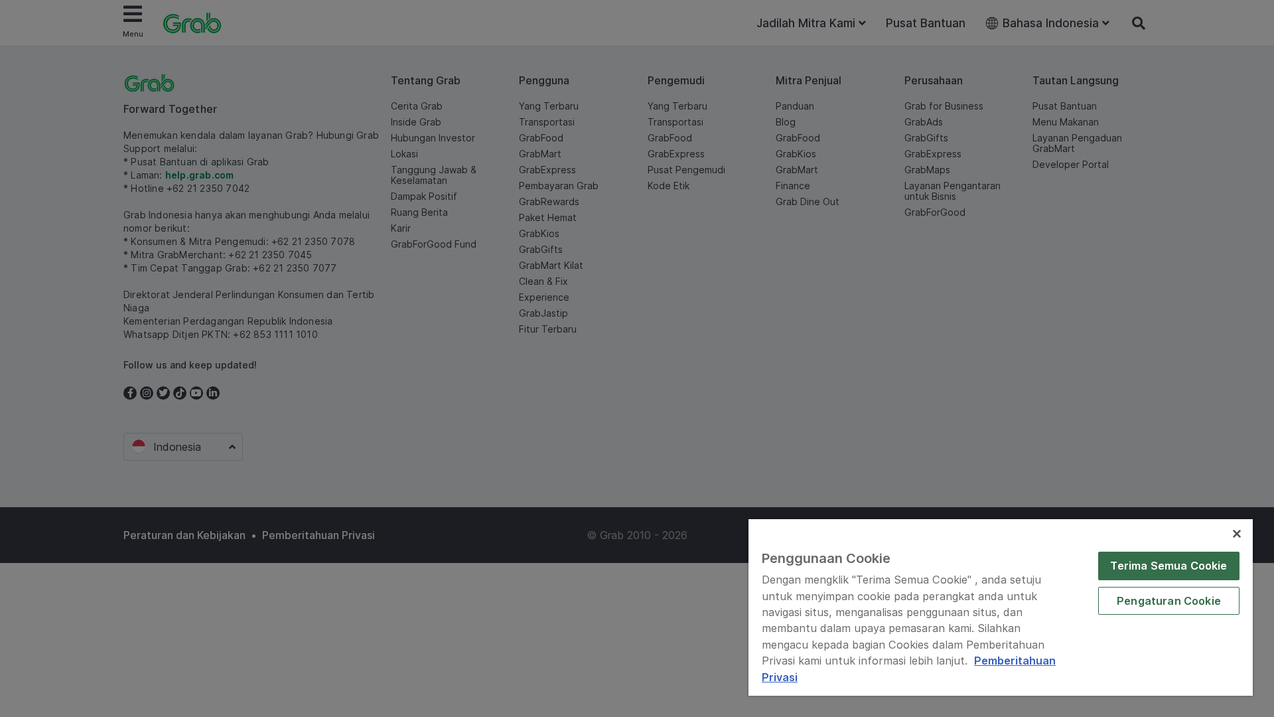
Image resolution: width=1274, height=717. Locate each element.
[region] (1000, 607)
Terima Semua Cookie (1168, 565)
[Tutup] (1237, 534)
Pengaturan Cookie (1169, 600)
